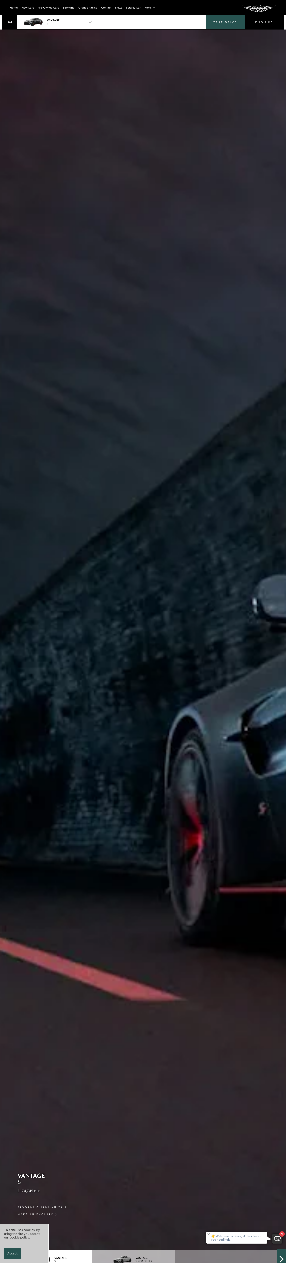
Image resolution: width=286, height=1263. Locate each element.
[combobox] (56, 22)
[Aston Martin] (258, 8)
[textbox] (56, 22)
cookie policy (19, 1237)
